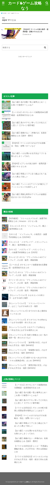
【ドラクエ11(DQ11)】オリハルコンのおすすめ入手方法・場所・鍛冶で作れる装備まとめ (31, 459)
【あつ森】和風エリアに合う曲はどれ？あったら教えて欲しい (29, 175)
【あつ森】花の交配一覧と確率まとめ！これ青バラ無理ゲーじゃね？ (29, 103)
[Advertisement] (25, 72)
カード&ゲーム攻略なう (25, 5)
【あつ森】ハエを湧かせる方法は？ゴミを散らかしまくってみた (29, 154)
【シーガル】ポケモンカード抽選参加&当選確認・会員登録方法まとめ (29, 113)
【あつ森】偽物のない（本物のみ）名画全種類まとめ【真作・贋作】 (29, 134)
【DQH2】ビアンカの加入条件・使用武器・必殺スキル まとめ (29, 164)
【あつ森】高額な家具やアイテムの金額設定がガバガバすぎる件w (29, 195)
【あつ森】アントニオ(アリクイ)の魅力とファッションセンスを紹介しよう (29, 185)
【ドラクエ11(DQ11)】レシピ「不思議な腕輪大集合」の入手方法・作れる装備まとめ (31, 449)
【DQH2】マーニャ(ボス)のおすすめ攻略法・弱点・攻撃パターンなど (28, 144)
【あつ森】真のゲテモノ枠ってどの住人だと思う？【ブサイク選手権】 (29, 123)
